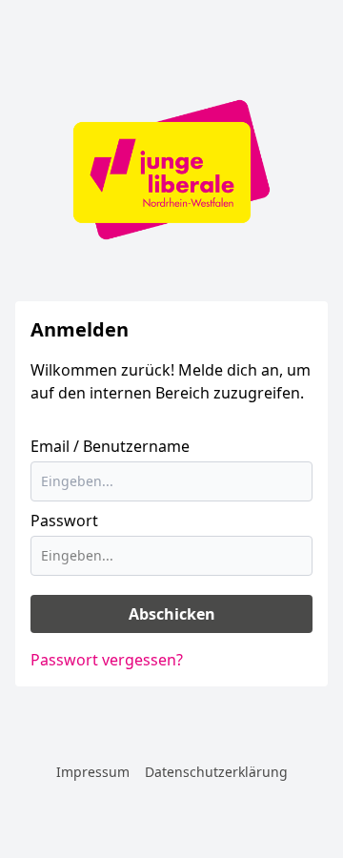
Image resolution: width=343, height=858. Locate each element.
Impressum (93, 772)
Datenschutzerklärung (216, 772)
